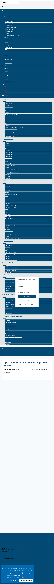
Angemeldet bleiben (24, 292)
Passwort (20, 286)
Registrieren (33, 304)
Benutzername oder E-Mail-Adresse (27, 279)
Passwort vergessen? (27, 300)
